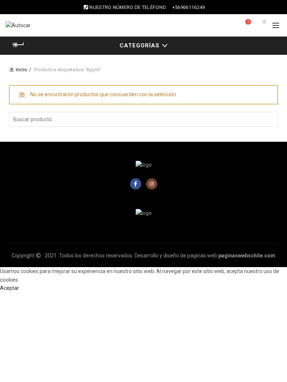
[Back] (18, 44)
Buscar (270, 119)
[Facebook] (135, 184)
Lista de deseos (248, 22)
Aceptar (9, 288)
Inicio (21, 69)
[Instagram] (151, 184)
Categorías (140, 45)
